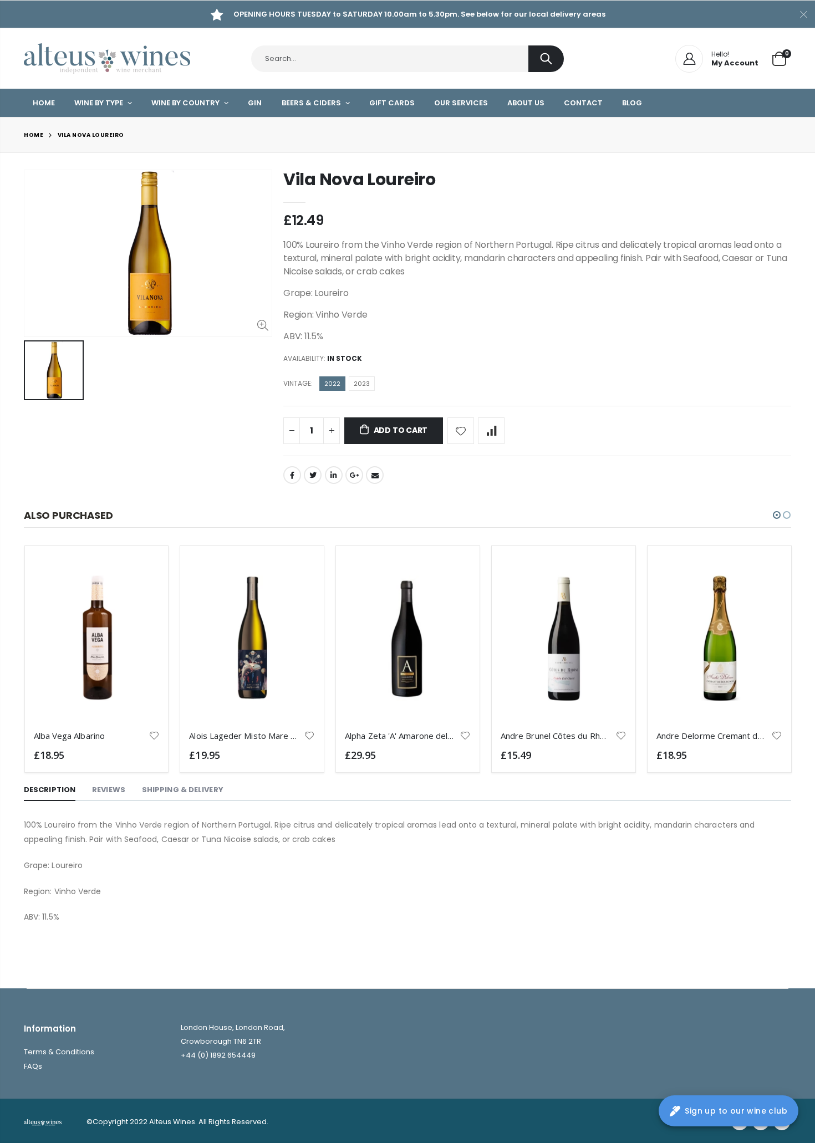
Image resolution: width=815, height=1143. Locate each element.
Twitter (313, 475)
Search (546, 58)
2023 (362, 383)
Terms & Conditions (59, 1052)
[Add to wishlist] (460, 430)
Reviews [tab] (108, 789)
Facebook (292, 475)
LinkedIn (334, 475)
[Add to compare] (491, 430)
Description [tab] (49, 789)
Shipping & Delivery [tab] (182, 789)
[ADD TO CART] (141, 573)
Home (33, 135)
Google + (354, 475)
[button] (777, 515)
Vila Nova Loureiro (359, 179)
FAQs (33, 1066)
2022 (332, 383)
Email (375, 475)
